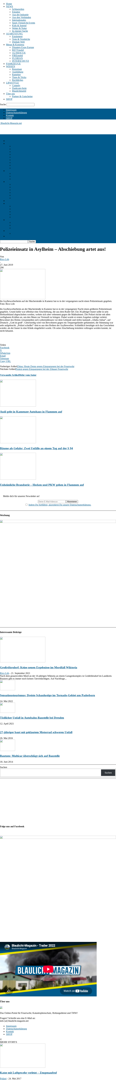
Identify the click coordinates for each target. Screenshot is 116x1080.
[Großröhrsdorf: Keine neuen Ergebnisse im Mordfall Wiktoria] (22, 661)
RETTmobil (18, 50)
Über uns (10, 93)
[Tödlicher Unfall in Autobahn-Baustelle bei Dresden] (7, 712)
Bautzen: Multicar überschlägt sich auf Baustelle (30, 755)
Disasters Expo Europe (23, 47)
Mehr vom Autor (27, 375)
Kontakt (10, 115)
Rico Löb (4, 259)
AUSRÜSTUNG (14, 33)
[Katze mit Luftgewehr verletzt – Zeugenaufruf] (22, 1067)
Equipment (17, 36)
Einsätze (16, 12)
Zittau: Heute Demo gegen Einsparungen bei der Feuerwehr (45, 366)
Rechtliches (17, 80)
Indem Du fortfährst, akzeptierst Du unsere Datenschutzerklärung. (60, 505)
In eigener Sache (20, 31)
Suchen (3, 767)
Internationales (19, 20)
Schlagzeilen (18, 9)
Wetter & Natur (19, 28)
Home (9, 3)
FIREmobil (17, 55)
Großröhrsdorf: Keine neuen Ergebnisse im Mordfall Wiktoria (38, 667)
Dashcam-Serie (19, 88)
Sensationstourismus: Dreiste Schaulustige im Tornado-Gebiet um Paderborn (47, 695)
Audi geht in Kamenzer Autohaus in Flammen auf (31, 411)
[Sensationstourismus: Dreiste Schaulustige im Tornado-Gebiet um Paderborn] (7, 689)
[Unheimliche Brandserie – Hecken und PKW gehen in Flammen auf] (18, 479)
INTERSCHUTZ (20, 61)
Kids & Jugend (19, 25)
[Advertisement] (35, 129)
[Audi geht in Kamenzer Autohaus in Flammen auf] (18, 405)
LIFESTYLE (12, 82)
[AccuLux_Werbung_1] (58, 522)
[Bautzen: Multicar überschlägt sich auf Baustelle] (7, 750)
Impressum (11, 110)
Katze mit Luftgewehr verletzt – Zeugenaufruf (28, 1072)
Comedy (16, 85)
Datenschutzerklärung (16, 112)
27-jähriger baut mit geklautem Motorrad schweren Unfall (36, 732)
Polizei (3, 1078)
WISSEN (10, 66)
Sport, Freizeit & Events (23, 23)
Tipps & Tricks (19, 77)
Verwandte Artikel (9, 375)
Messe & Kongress (15, 44)
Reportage (17, 69)
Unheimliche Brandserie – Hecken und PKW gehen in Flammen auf (42, 484)
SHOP (9, 99)
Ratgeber (16, 74)
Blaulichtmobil (19, 91)
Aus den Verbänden (21, 17)
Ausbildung (17, 72)
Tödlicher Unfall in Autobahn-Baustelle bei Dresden (32, 717)
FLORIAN (17, 58)
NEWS (9, 6)
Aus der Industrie (20, 14)
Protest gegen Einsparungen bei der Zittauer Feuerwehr (42, 369)
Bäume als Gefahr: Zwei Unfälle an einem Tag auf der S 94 (36, 448)
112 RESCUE (19, 52)
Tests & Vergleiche (21, 39)
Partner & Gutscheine (22, 96)
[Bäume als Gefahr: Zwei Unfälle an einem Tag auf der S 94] (18, 442)
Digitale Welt (18, 42)
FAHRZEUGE (13, 63)
